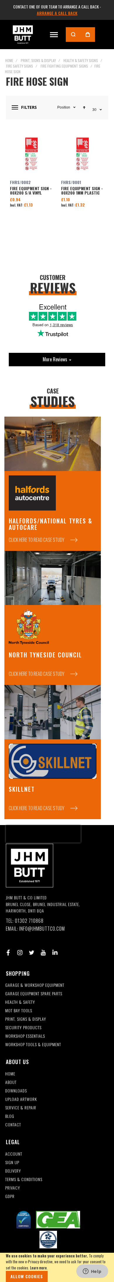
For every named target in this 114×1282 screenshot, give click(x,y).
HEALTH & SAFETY (20, 1002)
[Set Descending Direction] (84, 107)
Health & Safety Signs (80, 60)
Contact (13, 1125)
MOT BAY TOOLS (18, 1010)
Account (13, 1154)
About (11, 1082)
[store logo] (22, 34)
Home (9, 60)
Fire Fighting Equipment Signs (64, 65)
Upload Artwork (21, 1099)
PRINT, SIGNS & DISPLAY (25, 1019)
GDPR (10, 1196)
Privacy (12, 1188)
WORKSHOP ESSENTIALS (25, 1036)
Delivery (13, 1171)
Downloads (16, 1091)
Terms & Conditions (23, 1179)
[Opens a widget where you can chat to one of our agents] (92, 1271)
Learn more (38, 1268)
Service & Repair (20, 1108)
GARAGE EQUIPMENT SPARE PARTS (33, 993)
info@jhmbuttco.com (42, 929)
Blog (9, 1116)
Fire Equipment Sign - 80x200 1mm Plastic (83, 154)
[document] (57, 1267)
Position (63, 107)
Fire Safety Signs (19, 65)
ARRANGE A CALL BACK (57, 13)
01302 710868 (29, 921)
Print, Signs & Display (38, 60)
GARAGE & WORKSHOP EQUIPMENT (34, 985)
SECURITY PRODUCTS (23, 1027)
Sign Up (12, 1162)
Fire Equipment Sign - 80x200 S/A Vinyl (31, 154)
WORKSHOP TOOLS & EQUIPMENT (33, 1044)
